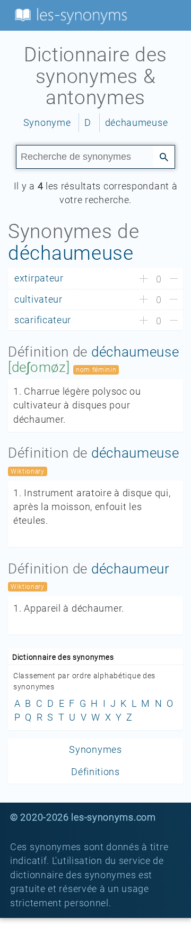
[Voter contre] (174, 279)
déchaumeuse (136, 122)
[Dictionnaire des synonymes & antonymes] (69, 15)
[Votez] (143, 279)
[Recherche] (164, 156)
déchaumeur (130, 569)
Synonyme (47, 122)
